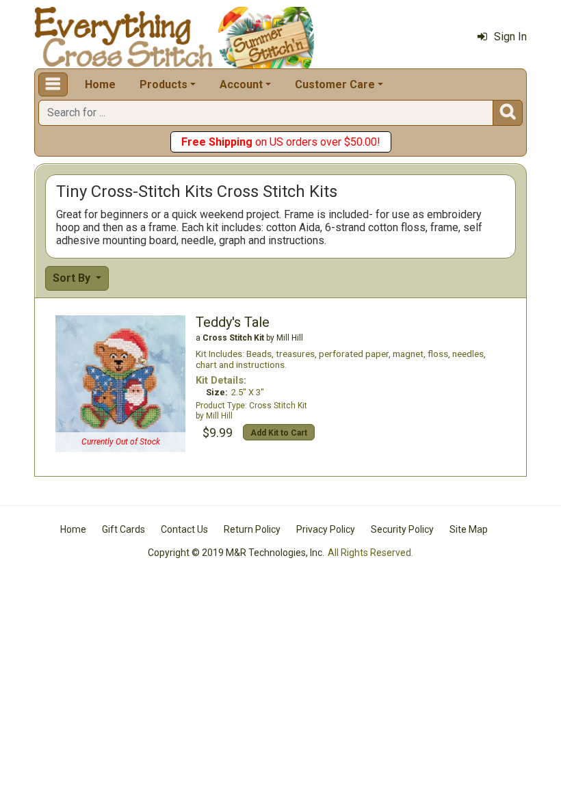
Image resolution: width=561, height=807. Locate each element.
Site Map (468, 529)
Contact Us (184, 529)
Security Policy (402, 529)
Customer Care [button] (335, 84)
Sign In (510, 36)
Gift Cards (123, 529)
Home (100, 84)
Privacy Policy (325, 529)
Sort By (73, 278)
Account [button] (241, 84)
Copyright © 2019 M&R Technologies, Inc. (236, 552)
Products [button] (163, 84)
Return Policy (252, 529)
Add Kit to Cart (278, 433)
